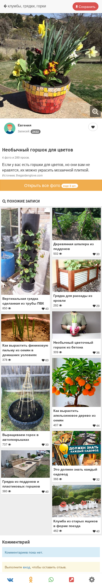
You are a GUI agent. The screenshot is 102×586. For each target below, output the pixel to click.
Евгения (24, 125)
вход (26, 567)
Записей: (28, 131)
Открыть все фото (50, 185)
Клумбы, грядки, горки (26, 6)
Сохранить (86, 6)
